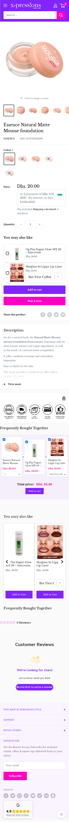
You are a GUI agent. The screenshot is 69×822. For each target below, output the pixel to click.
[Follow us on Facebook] (6, 795)
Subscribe (15, 776)
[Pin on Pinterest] (49, 314)
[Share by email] (63, 314)
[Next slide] (61, 561)
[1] (9, 159)
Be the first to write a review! (34, 687)
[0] (62, 6)
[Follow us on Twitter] (12, 795)
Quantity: (9, 224)
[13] (48, 159)
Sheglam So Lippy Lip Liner (48, 564)
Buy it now (35, 301)
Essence (9, 138)
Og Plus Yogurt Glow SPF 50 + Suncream (18, 564)
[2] (22, 159)
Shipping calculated (44, 209)
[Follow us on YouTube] (32, 795)
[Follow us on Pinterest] (26, 795)
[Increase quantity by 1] (39, 224)
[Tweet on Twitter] (56, 314)
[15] (9, 173)
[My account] (55, 6)
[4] (35, 159)
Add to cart (34, 289)
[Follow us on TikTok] (39, 795)
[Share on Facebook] (42, 314)
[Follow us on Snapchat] (53, 795)
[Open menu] (5, 5)
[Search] (61, 15)
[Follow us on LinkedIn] (46, 795)
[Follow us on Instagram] (19, 795)
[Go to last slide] (7, 561)
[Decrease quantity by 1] (21, 224)
